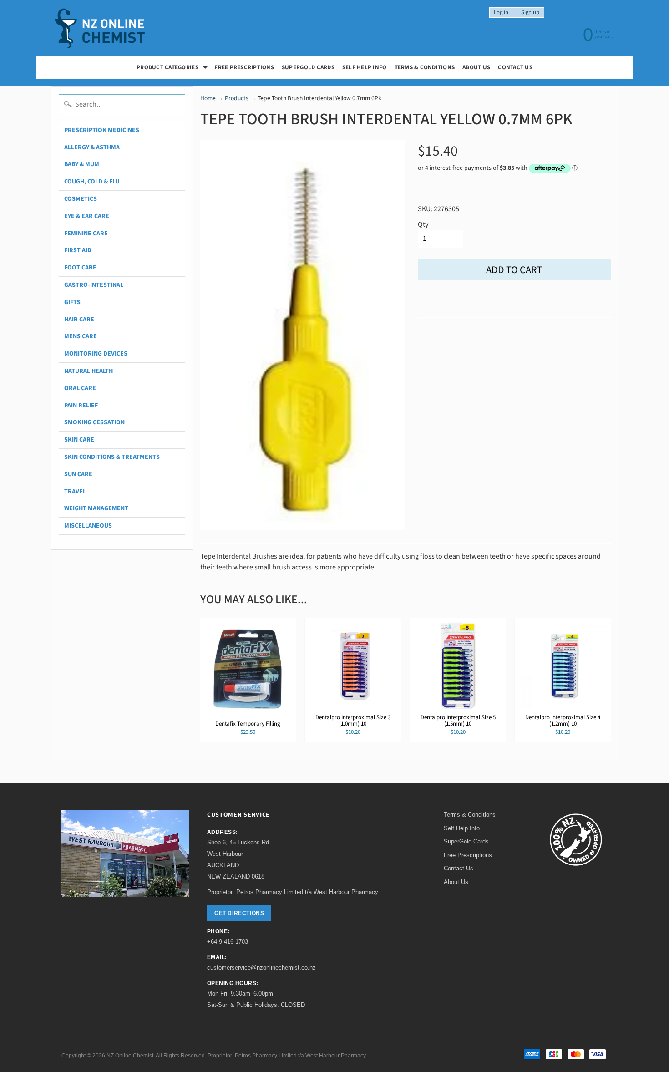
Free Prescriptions (468, 855)
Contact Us (515, 67)
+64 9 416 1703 (227, 941)
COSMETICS (80, 198)
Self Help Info (364, 67)
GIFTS (72, 302)
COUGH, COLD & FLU (91, 181)
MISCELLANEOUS (88, 525)
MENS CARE (80, 336)
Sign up (530, 12)
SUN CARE (78, 474)
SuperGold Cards (308, 67)
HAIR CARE (79, 319)
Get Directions (239, 913)
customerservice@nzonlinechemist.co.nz (261, 967)
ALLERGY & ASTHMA (92, 147)
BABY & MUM (81, 164)
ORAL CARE (80, 388)
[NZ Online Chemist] (100, 28)
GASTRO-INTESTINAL (93, 285)
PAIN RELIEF (81, 405)
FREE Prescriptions (244, 67)
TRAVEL (75, 491)
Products (236, 98)
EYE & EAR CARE (86, 216)
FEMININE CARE (86, 233)
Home (208, 98)
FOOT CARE (80, 267)
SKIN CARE (79, 439)
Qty (423, 224)
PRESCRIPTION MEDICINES (101, 130)
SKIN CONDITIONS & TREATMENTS (112, 457)
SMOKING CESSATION (94, 422)
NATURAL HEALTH (88, 371)
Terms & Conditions (425, 67)
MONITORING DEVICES (95, 353)
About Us (476, 67)
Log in (501, 12)
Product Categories (173, 68)
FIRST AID (77, 250)
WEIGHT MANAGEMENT (96, 508)
